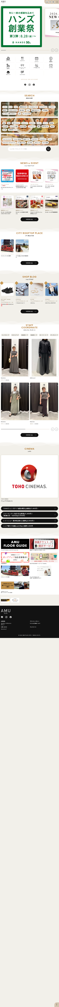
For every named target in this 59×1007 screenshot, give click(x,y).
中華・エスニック (16, 123)
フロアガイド (35, 139)
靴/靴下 (5, 110)
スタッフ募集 (45, 142)
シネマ (49, 139)
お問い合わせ (4, 627)
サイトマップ (3, 629)
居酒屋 (51, 123)
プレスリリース (33, 627)
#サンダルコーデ (54, 335)
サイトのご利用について (35, 623)
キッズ (15, 107)
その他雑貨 (45, 110)
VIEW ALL (29, 219)
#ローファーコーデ (44, 335)
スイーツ (45, 123)
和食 (4, 123)
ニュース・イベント (7, 139)
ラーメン (39, 123)
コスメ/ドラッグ (43, 107)
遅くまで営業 (23, 126)
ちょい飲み (5, 126)
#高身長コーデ (24, 335)
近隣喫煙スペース (13, 129)
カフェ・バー (24, 123)
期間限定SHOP (23, 107)
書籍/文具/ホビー (36, 110)
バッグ (28, 110)
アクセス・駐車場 (17, 139)
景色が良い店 (45, 126)
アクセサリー (52, 107)
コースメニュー (32, 126)
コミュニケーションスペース (9, 142)
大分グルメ (32, 123)
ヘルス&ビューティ (33, 107)
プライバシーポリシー (34, 621)
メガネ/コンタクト (13, 110)
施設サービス (26, 139)
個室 (39, 126)
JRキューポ (37, 142)
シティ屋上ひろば (21, 142)
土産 (19, 113)
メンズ (10, 107)
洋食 (9, 123)
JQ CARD (30, 142)
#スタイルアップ (15, 335)
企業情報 (3, 621)
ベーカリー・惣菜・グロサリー (9, 113)
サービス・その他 (26, 113)
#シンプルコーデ (5, 335)
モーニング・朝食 (14, 126)
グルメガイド (43, 139)
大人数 (4, 129)
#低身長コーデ (33, 335)
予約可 (52, 126)
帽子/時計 (22, 110)
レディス (5, 107)
